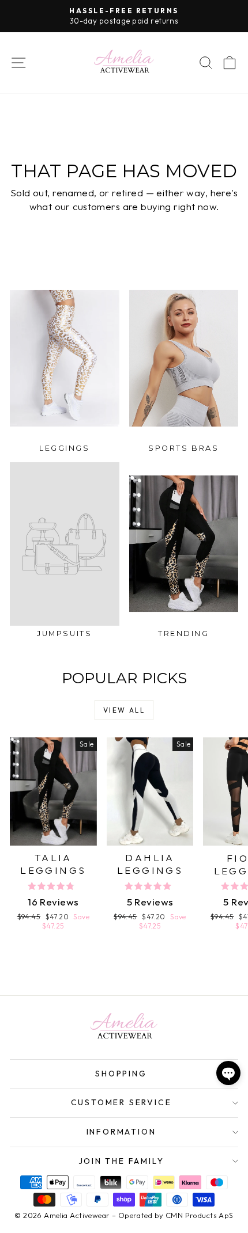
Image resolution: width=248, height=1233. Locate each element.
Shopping (120, 1073)
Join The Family (121, 1161)
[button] (228, 1073)
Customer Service (121, 1102)
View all (124, 710)
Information (121, 1132)
